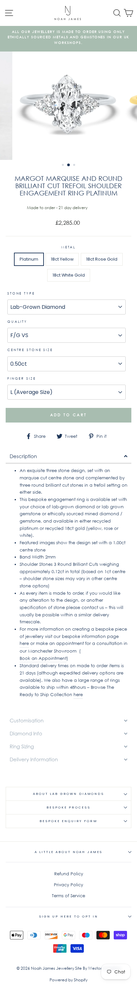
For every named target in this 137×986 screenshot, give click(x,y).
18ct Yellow (62, 259)
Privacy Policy (68, 885)
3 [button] (74, 165)
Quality (17, 321)
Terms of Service (68, 896)
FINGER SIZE (21, 378)
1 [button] (63, 165)
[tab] (68, 457)
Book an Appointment (43, 658)
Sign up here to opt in (68, 916)
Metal (68, 247)
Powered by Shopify (68, 980)
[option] (68, 37)
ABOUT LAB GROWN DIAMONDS (68, 794)
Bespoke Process (68, 807)
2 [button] (68, 165)
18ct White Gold (69, 275)
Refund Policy (68, 874)
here (24, 643)
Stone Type (21, 293)
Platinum (29, 259)
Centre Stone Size (30, 349)
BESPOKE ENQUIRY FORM (68, 821)
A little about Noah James (69, 852)
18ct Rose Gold (101, 259)
